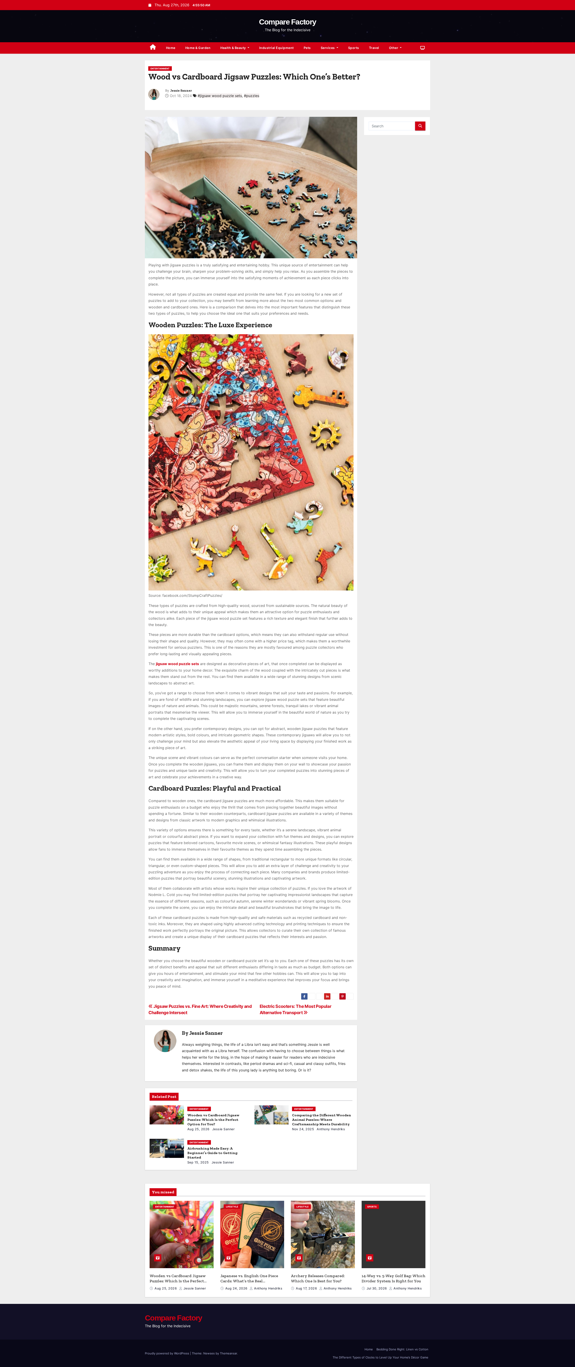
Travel (374, 48)
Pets (307, 48)
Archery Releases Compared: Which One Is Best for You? (318, 1278)
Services (328, 48)
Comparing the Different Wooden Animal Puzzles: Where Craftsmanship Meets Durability (321, 1119)
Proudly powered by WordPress (167, 1353)
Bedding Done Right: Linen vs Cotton (402, 1349)
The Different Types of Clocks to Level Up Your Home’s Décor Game (380, 1357)
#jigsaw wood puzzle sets (220, 95)
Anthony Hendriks (330, 1129)
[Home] (153, 48)
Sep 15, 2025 (198, 1162)
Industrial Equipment (276, 48)
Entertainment (160, 68)
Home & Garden (198, 48)
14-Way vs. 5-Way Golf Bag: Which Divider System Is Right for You (393, 1278)
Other (394, 48)
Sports (353, 48)
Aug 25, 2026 (198, 1129)
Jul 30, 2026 (377, 1288)
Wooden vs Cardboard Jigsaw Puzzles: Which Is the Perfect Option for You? (213, 1119)
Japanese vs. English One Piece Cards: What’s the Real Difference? (249, 1280)
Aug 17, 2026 (307, 1288)
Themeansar (228, 1353)
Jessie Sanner (181, 91)
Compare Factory (287, 22)
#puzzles (251, 95)
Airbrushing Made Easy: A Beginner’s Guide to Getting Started (212, 1152)
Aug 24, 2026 (237, 1288)
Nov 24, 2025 (303, 1129)
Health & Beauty (233, 48)
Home (170, 48)
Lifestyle (232, 1206)
